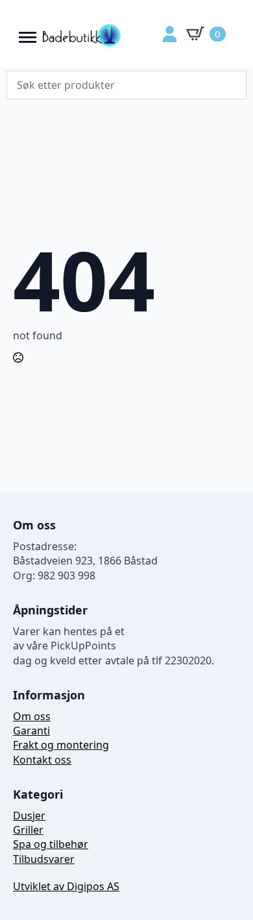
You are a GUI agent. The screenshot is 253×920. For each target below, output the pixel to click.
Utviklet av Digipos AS (66, 886)
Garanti (31, 730)
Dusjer (29, 815)
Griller (28, 830)
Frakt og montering (61, 745)
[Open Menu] (27, 34)
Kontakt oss (42, 760)
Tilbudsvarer (44, 859)
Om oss (32, 716)
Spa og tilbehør (50, 844)
